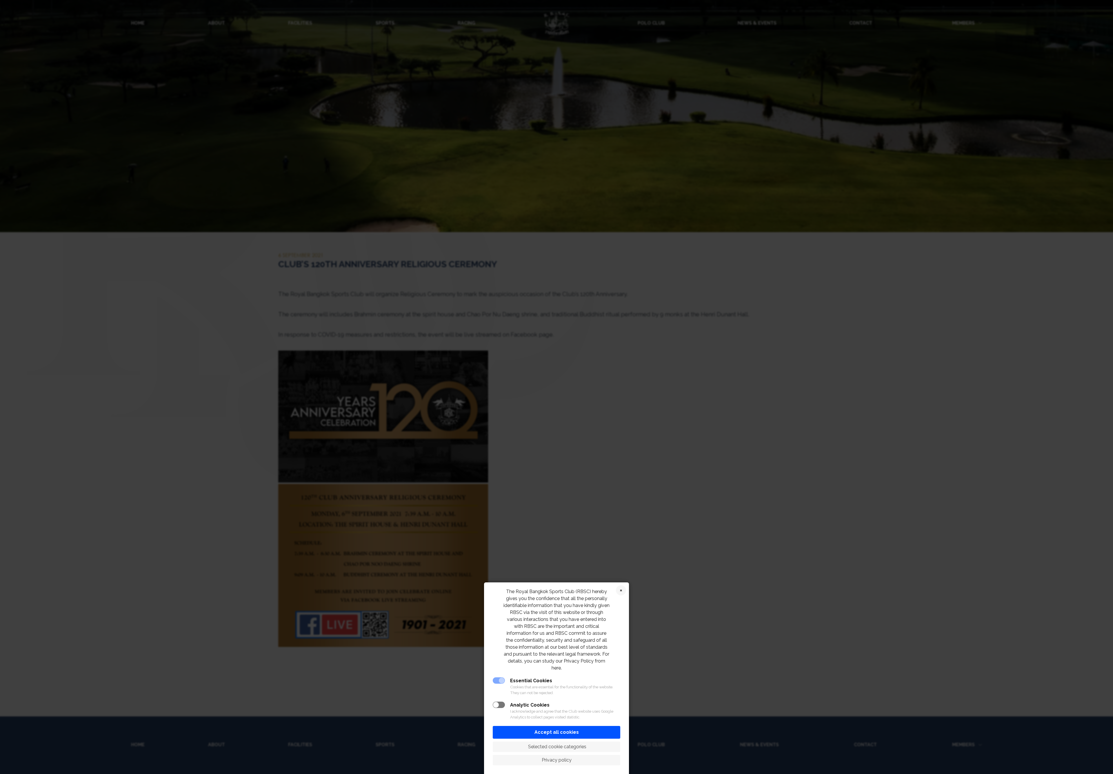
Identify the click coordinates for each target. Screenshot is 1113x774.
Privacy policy (557, 760)
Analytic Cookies (530, 705)
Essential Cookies (531, 680)
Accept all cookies (556, 732)
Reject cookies (621, 590)
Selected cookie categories (556, 746)
